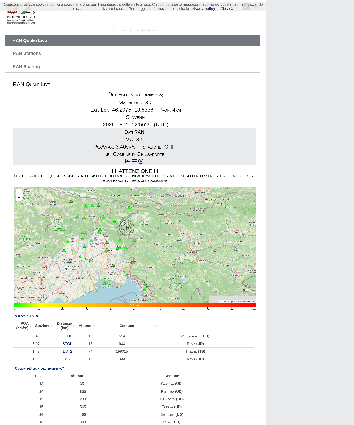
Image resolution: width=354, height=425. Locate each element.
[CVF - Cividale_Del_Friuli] (119, 247)
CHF (169, 147)
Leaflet (223, 301)
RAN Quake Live (30, 40)
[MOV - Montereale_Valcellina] (68, 241)
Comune (126, 326)
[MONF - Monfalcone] (127, 274)
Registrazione (146, 30)
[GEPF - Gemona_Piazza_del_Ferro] (100, 230)
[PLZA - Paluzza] (92, 205)
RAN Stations (27, 53)
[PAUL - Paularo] (98, 205)
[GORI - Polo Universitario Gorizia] (133, 262)
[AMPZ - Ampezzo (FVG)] (77, 216)
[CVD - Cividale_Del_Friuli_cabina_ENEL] (117, 248)
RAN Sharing (26, 66)
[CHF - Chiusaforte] (122, 219)
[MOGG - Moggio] (103, 217)
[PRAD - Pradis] (83, 232)
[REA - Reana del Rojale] (107, 242)
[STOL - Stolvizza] (114, 221)
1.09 (36, 359)
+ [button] (19, 192)
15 (41, 399)
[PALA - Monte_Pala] (85, 233)
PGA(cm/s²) (22, 325)
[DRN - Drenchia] (134, 240)
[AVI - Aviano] (64, 250)
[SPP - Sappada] (71, 201)
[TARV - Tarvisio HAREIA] (129, 207)
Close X (227, 9)
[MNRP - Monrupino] (145, 283)
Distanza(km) (64, 325)
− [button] (19, 197)
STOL (67, 344)
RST (68, 359)
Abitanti (86, 326)
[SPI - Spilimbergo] (84, 246)
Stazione (42, 326)
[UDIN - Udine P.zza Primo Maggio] (106, 250)
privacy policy (202, 9)
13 (41, 384)
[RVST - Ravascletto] (86, 206)
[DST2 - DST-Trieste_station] (144, 289)
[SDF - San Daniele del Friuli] (91, 240)
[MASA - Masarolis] (120, 240)
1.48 (36, 351)
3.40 (36, 336)
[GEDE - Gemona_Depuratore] (99, 232)
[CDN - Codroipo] (90, 260)
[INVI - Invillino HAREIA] (84, 217)
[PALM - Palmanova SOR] (113, 265)
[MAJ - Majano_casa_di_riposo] (95, 239)
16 (41, 414)
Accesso (127, 30)
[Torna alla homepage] (21, 13)
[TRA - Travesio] (82, 238)
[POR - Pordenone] (69, 261)
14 (41, 391)
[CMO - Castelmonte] (126, 247)
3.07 (36, 344)
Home (115, 30)
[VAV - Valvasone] (80, 256)
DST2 (67, 351)
